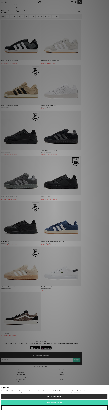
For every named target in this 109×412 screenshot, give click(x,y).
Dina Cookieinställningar (54, 396)
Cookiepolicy (77, 392)
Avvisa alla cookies (54, 408)
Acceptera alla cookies (54, 402)
